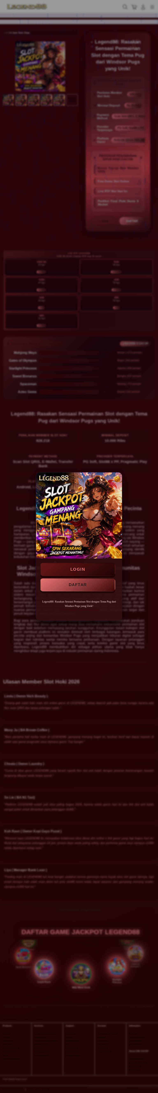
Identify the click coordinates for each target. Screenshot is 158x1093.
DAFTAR (78, 584)
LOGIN (77, 569)
